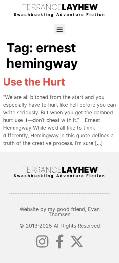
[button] (59, 29)
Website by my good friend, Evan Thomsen (60, 211)
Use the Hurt (34, 82)
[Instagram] (43, 242)
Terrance (60, 7)
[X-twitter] (77, 242)
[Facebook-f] (60, 242)
